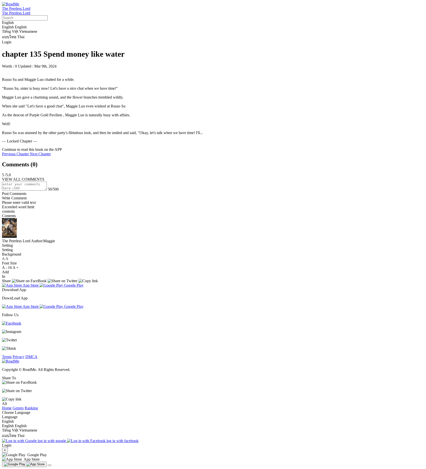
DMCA (31, 357)
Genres (18, 408)
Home (7, 408)
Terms (7, 357)
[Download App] (24, 464)
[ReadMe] (10, 4)
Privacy (18, 357)
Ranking (31, 408)
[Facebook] (11, 323)
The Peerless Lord (16, 8)
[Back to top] (50, 465)
